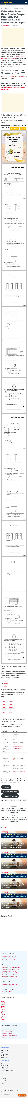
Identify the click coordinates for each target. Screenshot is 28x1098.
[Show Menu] (2, 2)
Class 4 (4, 710)
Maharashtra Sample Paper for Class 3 (18, 747)
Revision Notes (4, 1054)
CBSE (2, 1056)
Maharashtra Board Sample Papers (10, 969)
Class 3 (4, 707)
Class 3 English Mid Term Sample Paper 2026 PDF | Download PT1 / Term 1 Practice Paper (13, 885)
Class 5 (4, 712)
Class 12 (11, 712)
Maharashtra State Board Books (9, 976)
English (6, 681)
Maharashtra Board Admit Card (9, 958)
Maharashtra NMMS (7, 992)
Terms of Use (11, 1090)
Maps (3, 1037)
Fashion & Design (5, 1082)
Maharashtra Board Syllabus (9, 971)
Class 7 (11, 704)
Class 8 (11, 707)
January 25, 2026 (15, 25)
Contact (2, 1091)
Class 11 (3, 1018)
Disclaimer (3, 1090)
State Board (4, 1057)
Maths (5, 686)
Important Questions (7, 1033)
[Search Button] (26, 2)
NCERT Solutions (5, 1065)
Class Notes (4, 1064)
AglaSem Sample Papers (8, 1030)
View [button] (22, 128)
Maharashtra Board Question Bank (10, 973)
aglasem (8, 2)
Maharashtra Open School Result (10, 984)
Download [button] (14, 128)
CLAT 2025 (3, 1080)
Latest (2, 1083)
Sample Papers (22, 800)
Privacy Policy (19, 1090)
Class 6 (11, 701)
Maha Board (6, 787)
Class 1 (4, 701)
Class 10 (11, 710)
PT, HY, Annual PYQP (7, 1031)
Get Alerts (23, 1095)
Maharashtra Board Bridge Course (10, 974)
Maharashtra (14, 800)
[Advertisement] (13, 37)
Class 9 (3, 1014)
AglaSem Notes (6, 1028)
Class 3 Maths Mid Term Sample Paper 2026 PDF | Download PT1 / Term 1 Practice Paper (13, 865)
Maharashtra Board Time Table (9, 956)
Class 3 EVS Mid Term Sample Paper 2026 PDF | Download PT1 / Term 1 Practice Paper (13, 905)
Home (2, 6)
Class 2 (4, 704)
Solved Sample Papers (6, 1051)
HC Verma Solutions (6, 1069)
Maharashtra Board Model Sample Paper (14, 76)
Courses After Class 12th (7, 1070)
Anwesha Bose (5, 25)
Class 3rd (7, 800)
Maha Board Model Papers (10, 791)
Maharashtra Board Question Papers (11, 967)
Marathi (6, 683)
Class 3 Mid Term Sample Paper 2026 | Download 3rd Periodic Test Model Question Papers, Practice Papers (13, 845)
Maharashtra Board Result (8, 959)
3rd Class (6, 6)
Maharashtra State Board (19, 771)
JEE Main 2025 (4, 1077)
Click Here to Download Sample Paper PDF (13, 88)
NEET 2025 (4, 1078)
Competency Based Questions (9, 1035)
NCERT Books (4, 1067)
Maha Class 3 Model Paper (10, 796)
